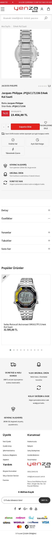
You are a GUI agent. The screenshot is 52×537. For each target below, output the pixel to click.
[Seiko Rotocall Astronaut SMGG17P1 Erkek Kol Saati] (26, 299)
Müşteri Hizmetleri (9, 471)
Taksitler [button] (6, 240)
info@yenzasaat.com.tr (36, 476)
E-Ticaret (19, 533)
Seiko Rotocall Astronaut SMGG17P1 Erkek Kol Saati (25, 325)
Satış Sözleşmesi (33, 450)
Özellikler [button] (6, 218)
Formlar (6, 480)
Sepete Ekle (25, 126)
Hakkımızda (32, 441)
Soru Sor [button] (6, 248)
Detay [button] (4, 210)
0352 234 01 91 (32, 471)
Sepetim (6, 459)
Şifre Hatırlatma (9, 450)
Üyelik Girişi (7, 446)
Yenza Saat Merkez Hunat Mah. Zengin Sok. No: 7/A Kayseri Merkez (36, 483)
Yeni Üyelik (7, 441)
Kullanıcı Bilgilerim (10, 455)
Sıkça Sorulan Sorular (11, 476)
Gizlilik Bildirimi (33, 455)
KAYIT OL (44, 500)
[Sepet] (48, 9)
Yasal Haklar (32, 459)
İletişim (30, 446)
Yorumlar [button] (6, 232)
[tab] (26, 210)
